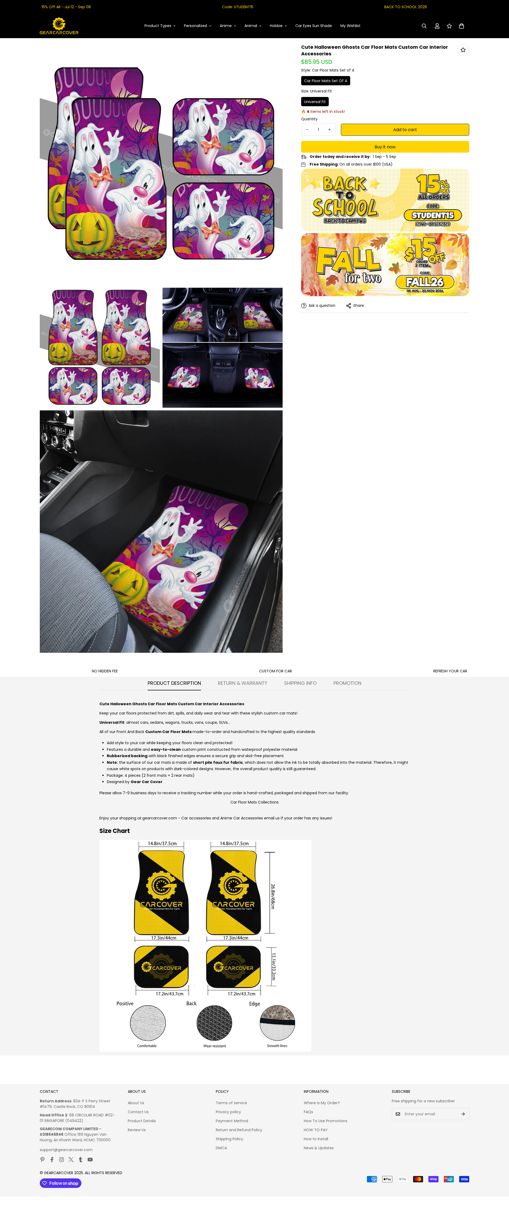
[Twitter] (71, 1159)
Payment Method (232, 1121)
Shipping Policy (229, 1139)
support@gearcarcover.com (66, 1149)
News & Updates (319, 1148)
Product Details (142, 1121)
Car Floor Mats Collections (254, 802)
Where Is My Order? (322, 1103)
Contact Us (138, 1112)
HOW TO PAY (316, 1130)
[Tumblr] (80, 1159)
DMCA (221, 1148)
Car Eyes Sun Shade (313, 25)
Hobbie (276, 25)
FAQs (308, 1112)
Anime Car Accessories (241, 818)
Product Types (157, 25)
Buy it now (385, 147)
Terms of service (231, 1103)
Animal (250, 25)
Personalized (195, 25)
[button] (461, 26)
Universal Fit (315, 101)
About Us (136, 1103)
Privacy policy (228, 1112)
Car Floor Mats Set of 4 (325, 80)
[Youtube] (90, 1159)
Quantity (309, 119)
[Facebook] (52, 1159)
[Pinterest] (42, 1159)
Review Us (137, 1130)
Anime (226, 25)
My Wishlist (350, 25)
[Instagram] (61, 1159)
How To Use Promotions (325, 1121)
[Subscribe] (463, 1114)
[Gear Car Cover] (59, 26)
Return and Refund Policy (239, 1130)
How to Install (316, 1139)
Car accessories (196, 818)
